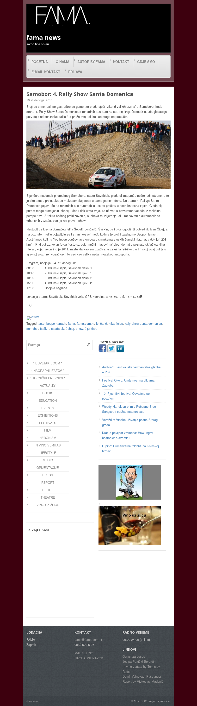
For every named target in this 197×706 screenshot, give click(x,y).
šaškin (44, 328)
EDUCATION (48, 400)
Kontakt (121, 61)
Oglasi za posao (134, 656)
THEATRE (48, 497)
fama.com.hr (85, 323)
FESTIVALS (47, 422)
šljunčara (91, 328)
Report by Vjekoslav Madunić (143, 681)
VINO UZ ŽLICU (48, 504)
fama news (32, 701)
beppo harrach (56, 323)
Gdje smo (146, 61)
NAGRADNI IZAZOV (88, 658)
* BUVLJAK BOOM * (47, 363)
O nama (62, 61)
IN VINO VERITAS (48, 445)
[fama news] (62, 15)
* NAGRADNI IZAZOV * (47, 370)
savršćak (57, 328)
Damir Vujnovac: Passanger (142, 676)
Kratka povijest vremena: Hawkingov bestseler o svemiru (127, 435)
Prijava (75, 71)
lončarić (101, 323)
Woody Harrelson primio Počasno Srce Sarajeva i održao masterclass (129, 409)
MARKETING (83, 653)
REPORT (47, 482)
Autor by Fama (91, 61)
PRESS (47, 475)
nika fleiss (116, 323)
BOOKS (47, 393)
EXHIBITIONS (48, 415)
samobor (32, 328)
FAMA (144, 701)
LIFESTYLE (47, 452)
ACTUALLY (47, 385)
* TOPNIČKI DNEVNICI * (47, 378)
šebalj (70, 328)
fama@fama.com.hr (88, 639)
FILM (47, 430)
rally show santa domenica (143, 323)
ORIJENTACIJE (48, 467)
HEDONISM (47, 437)
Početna (39, 61)
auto (41, 323)
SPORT (47, 490)
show (79, 328)
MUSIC (48, 460)
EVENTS (47, 408)
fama (71, 323)
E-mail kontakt (45, 71)
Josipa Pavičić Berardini (139, 661)
